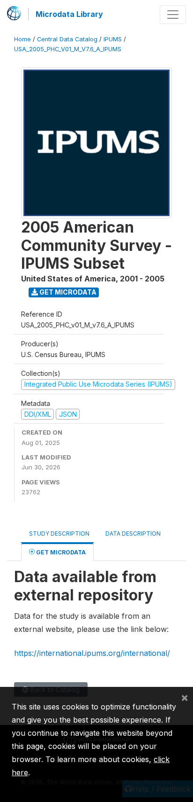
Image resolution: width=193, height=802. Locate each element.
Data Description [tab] (133, 533)
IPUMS (113, 39)
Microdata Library (69, 14)
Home (22, 39)
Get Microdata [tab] (60, 552)
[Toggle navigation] (173, 14)
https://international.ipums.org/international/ (92, 653)
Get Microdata (67, 292)
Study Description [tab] (59, 533)
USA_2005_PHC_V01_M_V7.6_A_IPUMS (67, 49)
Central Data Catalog (67, 39)
